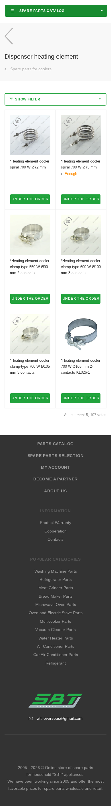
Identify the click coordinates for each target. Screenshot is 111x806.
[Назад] (9, 36)
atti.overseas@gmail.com (60, 718)
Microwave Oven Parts (55, 604)
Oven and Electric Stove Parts (56, 612)
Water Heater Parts (55, 638)
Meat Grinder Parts (55, 587)
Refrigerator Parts (56, 579)
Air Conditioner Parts (55, 646)
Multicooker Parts (55, 621)
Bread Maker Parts (56, 596)
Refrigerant (56, 663)
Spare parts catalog (41, 11)
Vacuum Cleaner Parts (55, 629)
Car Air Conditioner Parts (55, 654)
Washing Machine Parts (55, 571)
